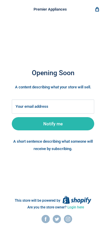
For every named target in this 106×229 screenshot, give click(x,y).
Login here (75, 207)
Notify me (53, 124)
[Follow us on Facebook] (46, 219)
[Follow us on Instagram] (68, 219)
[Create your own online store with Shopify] (76, 200)
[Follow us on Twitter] (57, 219)
